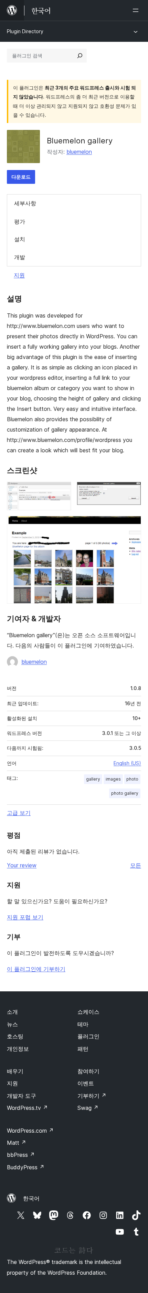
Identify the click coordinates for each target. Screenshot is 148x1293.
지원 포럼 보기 (25, 917)
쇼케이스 (88, 1011)
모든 (135, 865)
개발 (19, 257)
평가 (19, 221)
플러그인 (88, 1036)
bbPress (21, 1154)
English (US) (127, 763)
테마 (82, 1024)
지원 (19, 275)
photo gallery (124, 793)
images (113, 779)
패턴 (82, 1048)
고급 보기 (19, 812)
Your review (21, 865)
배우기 (15, 1071)
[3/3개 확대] (131, 525)
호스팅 (15, 1036)
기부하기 (91, 1095)
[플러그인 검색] (80, 56)
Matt (16, 1142)
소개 (12, 1011)
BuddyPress (25, 1167)
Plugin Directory (25, 31)
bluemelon (79, 151)
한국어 (31, 1198)
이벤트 (85, 1083)
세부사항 (25, 203)
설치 (19, 239)
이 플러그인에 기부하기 (36, 968)
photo (132, 779)
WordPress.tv (27, 1107)
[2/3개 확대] (131, 491)
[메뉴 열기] (137, 10)
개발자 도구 (21, 1095)
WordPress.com (30, 1130)
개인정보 (18, 1048)
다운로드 (21, 177)
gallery (93, 779)
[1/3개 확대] (62, 491)
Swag (87, 1107)
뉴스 (12, 1024)
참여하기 (88, 1071)
